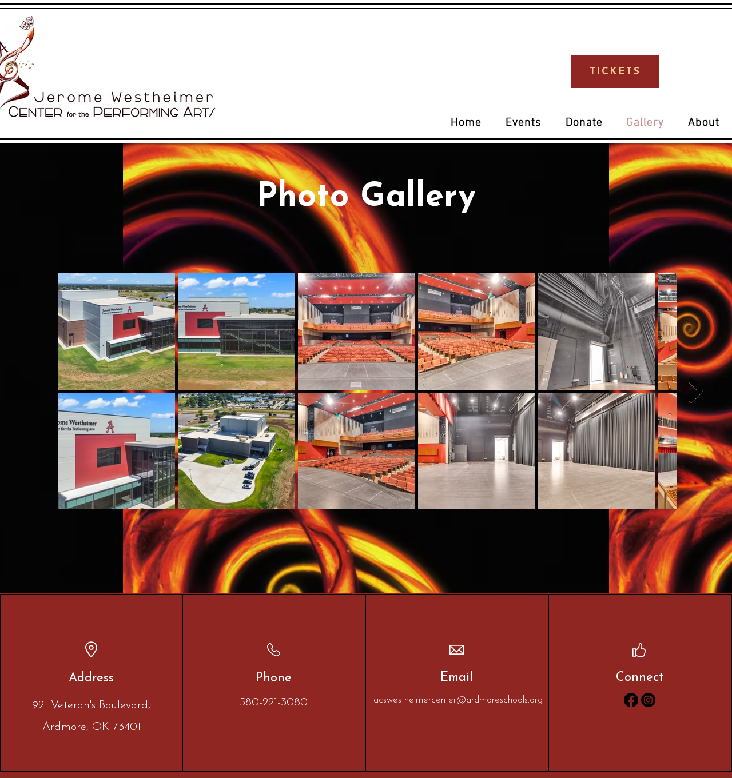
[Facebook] (631, 700)
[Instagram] (648, 700)
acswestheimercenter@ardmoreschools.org (458, 700)
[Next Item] (696, 390)
